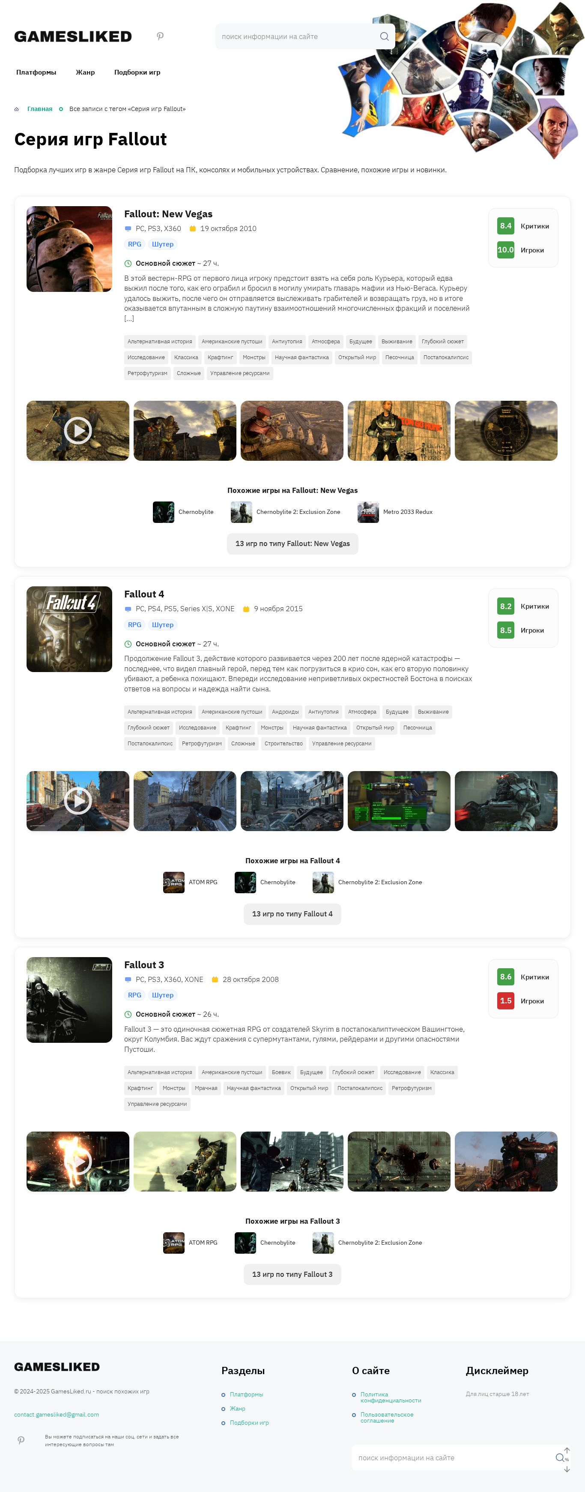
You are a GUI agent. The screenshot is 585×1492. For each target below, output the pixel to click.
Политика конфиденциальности (391, 1397)
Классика (186, 357)
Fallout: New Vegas (168, 213)
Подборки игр (137, 72)
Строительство (284, 743)
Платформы (36, 72)
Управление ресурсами (240, 373)
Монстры (254, 357)
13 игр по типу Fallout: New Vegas (293, 543)
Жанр (85, 72)
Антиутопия (287, 341)
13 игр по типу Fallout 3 (292, 1274)
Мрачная (206, 1088)
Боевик (281, 1072)
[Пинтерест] (160, 36)
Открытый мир (357, 357)
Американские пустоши (232, 341)
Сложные (189, 373)
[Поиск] (384, 36)
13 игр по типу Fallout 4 (292, 914)
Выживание (397, 341)
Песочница (399, 357)
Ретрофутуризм (147, 373)
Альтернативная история (160, 341)
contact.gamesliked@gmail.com (56, 1414)
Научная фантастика (302, 357)
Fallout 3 (144, 964)
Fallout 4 (144, 593)
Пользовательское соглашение (387, 1417)
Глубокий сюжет (443, 341)
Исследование (146, 357)
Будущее (360, 341)
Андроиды (285, 711)
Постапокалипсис (446, 357)
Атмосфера (326, 341)
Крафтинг (220, 357)
